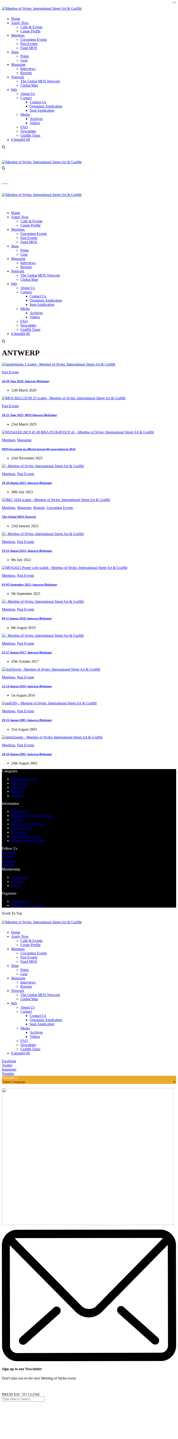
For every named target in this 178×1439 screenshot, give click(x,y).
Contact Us (38, 1016)
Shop (15, 966)
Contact (16, 820)
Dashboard (19, 877)
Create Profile (30, 945)
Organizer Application (46, 1020)
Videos (35, 1036)
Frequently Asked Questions (32, 815)
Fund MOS (28, 961)
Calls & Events (31, 941)
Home (15, 932)
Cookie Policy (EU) (25, 836)
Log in (16, 885)
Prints (24, 970)
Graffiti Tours (30, 1049)
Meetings (8, 440)
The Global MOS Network (40, 995)
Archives (17, 796)
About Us (27, 1007)
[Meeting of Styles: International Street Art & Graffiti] (42, 8)
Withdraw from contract (28, 841)
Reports (39, 508)
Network (17, 991)
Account (17, 881)
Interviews (18, 787)
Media (25, 1028)
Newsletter (19, 832)
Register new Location (27, 905)
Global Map (29, 999)
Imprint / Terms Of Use (28, 824)
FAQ (24, 1041)
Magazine (24, 440)
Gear (24, 974)
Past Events (10, 372)
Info (14, 1003)
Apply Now (20, 936)
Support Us (19, 811)
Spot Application (42, 1024)
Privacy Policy (21, 828)
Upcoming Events (60, 508)
